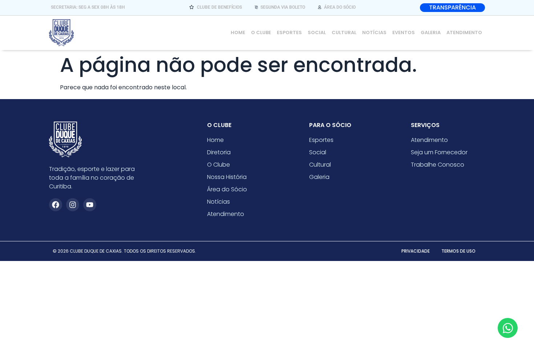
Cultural (344, 32)
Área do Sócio (227, 189)
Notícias (374, 32)
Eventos (403, 32)
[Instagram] (72, 204)
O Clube (261, 32)
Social (317, 32)
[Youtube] (89, 204)
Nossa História (227, 177)
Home (238, 32)
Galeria (431, 32)
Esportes (289, 32)
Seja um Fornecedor (439, 152)
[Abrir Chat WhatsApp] (508, 328)
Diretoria (219, 152)
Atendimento (464, 32)
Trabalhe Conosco (437, 164)
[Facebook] (55, 204)
